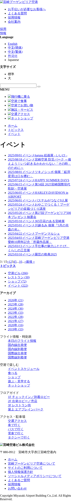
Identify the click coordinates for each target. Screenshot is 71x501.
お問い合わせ (17, 488)
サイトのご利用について (25, 467)
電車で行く (16, 433)
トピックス (16, 129)
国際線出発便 (17, 353)
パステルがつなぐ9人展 (38, 200)
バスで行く (16, 429)
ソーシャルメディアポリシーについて (35, 476)
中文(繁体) (15, 51)
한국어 (12, 56)
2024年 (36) (15, 308)
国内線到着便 (17, 349)
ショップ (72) (17, 281)
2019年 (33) (15, 329)
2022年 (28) (15, 317)
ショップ (14, 377)
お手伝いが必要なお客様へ (27, 9)
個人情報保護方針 (20, 472)
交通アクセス (17, 421)
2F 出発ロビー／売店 (22, 401)
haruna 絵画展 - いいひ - (37, 155)
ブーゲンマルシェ (34, 233)
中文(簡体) (15, 47)
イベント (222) (18, 285)
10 (20, 261)
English (12, 43)
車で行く (14, 425)
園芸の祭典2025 (32, 254)
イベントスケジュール (23, 369)
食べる (12, 373)
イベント (14, 134)
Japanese (13, 59)
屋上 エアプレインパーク (25, 409)
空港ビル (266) (18, 273)
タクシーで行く (19, 437)
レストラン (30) (19, 277)
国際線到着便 (17, 357)
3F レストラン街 (19, 405)
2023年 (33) (15, 312)
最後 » (30, 261)
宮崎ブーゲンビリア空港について (31, 463)
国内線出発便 (17, 345)
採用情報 (14, 17)
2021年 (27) (15, 321)
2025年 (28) (15, 304)
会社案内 (14, 21)
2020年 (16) (15, 325)
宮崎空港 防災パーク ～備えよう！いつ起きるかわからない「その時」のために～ (39, 163)
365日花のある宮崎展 (36, 221)
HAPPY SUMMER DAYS (38, 180)
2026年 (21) (15, 300)
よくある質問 (17, 13)
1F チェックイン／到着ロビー (29, 397)
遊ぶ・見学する (19, 381)
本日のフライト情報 (22, 340)
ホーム (12, 125)
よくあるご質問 (19, 480)
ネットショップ (19, 385)
